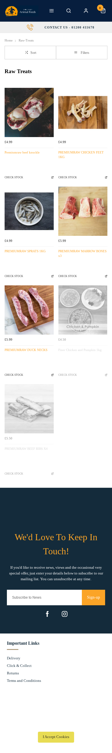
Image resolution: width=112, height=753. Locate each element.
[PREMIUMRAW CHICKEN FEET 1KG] (82, 112)
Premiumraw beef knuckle (22, 152)
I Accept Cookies (56, 737)
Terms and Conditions (24, 680)
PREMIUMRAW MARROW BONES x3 (82, 254)
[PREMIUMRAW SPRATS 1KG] (29, 211)
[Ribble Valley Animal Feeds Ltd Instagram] (64, 614)
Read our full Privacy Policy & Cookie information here (56, 724)
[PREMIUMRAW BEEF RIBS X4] (29, 408)
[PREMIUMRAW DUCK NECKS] (29, 310)
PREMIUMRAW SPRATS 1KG (25, 251)
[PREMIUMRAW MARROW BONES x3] (82, 211)
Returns (13, 673)
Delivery (13, 658)
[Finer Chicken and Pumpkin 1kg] (82, 310)
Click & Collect (19, 665)
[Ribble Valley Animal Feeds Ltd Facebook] (47, 614)
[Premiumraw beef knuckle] (29, 112)
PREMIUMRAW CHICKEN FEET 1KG (81, 155)
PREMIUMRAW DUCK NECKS (26, 350)
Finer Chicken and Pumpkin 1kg (80, 350)
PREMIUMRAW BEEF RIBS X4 (26, 448)
